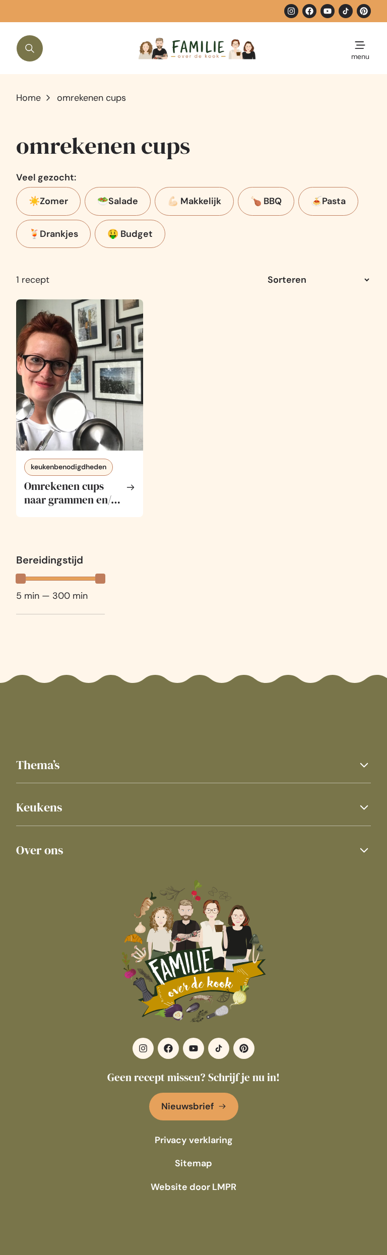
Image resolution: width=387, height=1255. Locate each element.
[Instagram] (291, 11)
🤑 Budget (130, 234)
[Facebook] (309, 11)
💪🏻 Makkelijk (194, 201)
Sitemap (193, 1163)
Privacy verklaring (194, 1140)
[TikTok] (346, 11)
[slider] (21, 579)
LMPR (224, 1187)
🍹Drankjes (53, 234)
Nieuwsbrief (187, 1106)
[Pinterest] (364, 11)
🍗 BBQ (266, 201)
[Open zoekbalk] (29, 48)
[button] (193, 765)
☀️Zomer (48, 201)
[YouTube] (327, 11)
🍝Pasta (328, 201)
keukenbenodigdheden (68, 466)
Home (28, 98)
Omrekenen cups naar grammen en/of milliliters (72, 500)
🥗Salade (117, 201)
